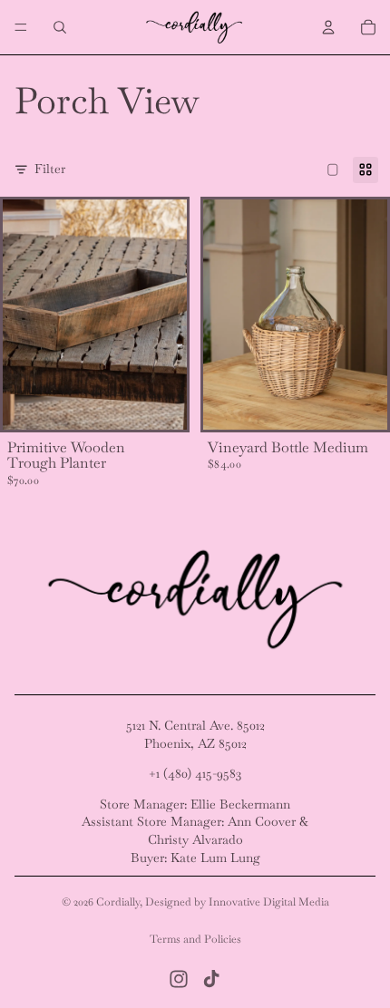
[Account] (328, 27)
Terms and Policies (195, 939)
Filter (49, 168)
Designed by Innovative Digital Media (237, 902)
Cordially (118, 902)
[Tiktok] (211, 979)
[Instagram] (179, 979)
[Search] (60, 27)
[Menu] (21, 27)
